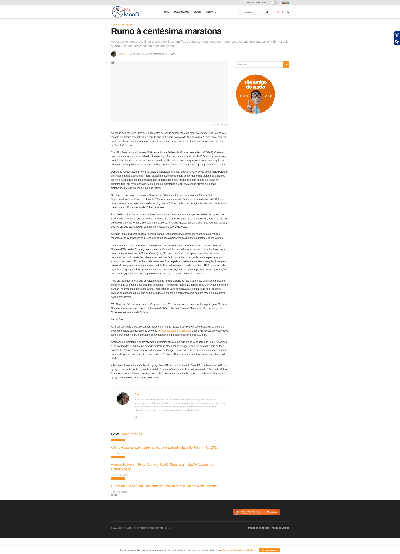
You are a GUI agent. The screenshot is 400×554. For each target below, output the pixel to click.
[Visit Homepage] (125, 11)
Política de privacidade (258, 528)
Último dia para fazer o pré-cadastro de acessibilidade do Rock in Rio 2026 (164, 447)
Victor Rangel (164, 528)
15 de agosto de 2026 (121, 453)
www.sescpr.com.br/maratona (174, 330)
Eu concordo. (269, 550)
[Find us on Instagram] (278, 12)
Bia (123, 54)
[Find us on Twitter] (288, 12)
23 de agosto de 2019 (139, 54)
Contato (211, 12)
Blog (197, 12)
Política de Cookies (280, 528)
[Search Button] (267, 12)
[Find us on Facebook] (282, 12)
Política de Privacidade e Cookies (239, 550)
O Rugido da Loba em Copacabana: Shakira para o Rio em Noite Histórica (164, 486)
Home (165, 12)
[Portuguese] (287, 3)
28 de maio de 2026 (119, 475)
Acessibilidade (125, 24)
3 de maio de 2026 (119, 492)
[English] (283, 3)
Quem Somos (181, 12)
